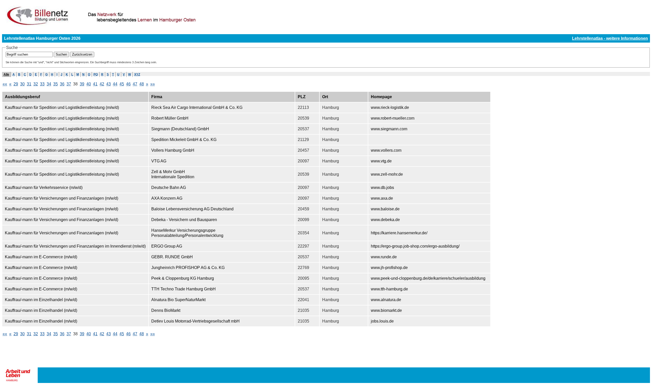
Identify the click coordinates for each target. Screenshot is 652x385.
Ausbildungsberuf (22, 97)
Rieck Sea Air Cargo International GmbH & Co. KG (196, 107)
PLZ (302, 97)
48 (141, 84)
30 (22, 84)
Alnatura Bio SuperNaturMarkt (178, 300)
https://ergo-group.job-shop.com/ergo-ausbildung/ (415, 246)
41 (95, 84)
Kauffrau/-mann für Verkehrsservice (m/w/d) (44, 187)
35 (55, 84)
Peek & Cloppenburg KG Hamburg (182, 278)
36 (62, 84)
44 (115, 84)
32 (35, 84)
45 (121, 84)
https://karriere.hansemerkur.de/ (399, 233)
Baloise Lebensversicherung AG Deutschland (192, 209)
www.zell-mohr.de (387, 174)
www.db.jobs (382, 187)
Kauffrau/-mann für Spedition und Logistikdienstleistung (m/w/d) (62, 107)
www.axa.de (382, 198)
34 (49, 84)
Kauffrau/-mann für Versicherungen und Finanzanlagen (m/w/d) (61, 198)
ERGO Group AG (166, 246)
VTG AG (158, 161)
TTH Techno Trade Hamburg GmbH (183, 289)
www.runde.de (384, 257)
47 (135, 84)
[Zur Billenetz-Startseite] (130, 26)
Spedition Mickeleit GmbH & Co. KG (183, 139)
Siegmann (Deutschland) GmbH (180, 129)
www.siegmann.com (389, 129)
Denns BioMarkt (165, 310)
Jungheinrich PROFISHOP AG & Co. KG (188, 267)
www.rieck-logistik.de (390, 107)
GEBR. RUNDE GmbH (172, 257)
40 (88, 84)
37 (68, 84)
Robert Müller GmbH (169, 118)
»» (152, 84)
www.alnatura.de (386, 300)
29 (15, 84)
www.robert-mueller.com (392, 118)
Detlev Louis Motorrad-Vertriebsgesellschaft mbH (195, 321)
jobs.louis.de (382, 321)
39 (82, 84)
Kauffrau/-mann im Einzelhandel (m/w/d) (41, 300)
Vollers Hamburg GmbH (172, 150)
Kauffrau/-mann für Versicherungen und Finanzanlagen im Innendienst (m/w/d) (75, 246)
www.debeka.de (385, 219)
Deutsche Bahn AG (168, 187)
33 (42, 84)
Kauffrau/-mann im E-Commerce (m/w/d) (41, 257)
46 (128, 84)
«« (5, 84)
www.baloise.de (385, 209)
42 (102, 84)
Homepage (381, 97)
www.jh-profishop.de (389, 267)
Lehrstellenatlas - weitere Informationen (610, 38)
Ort (325, 97)
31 (29, 84)
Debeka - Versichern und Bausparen (184, 219)
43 (108, 84)
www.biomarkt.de (386, 310)
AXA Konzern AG (166, 198)
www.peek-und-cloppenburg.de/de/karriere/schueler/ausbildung (428, 278)
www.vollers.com (386, 150)
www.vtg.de (381, 161)
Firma (156, 97)
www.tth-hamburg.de (389, 289)
